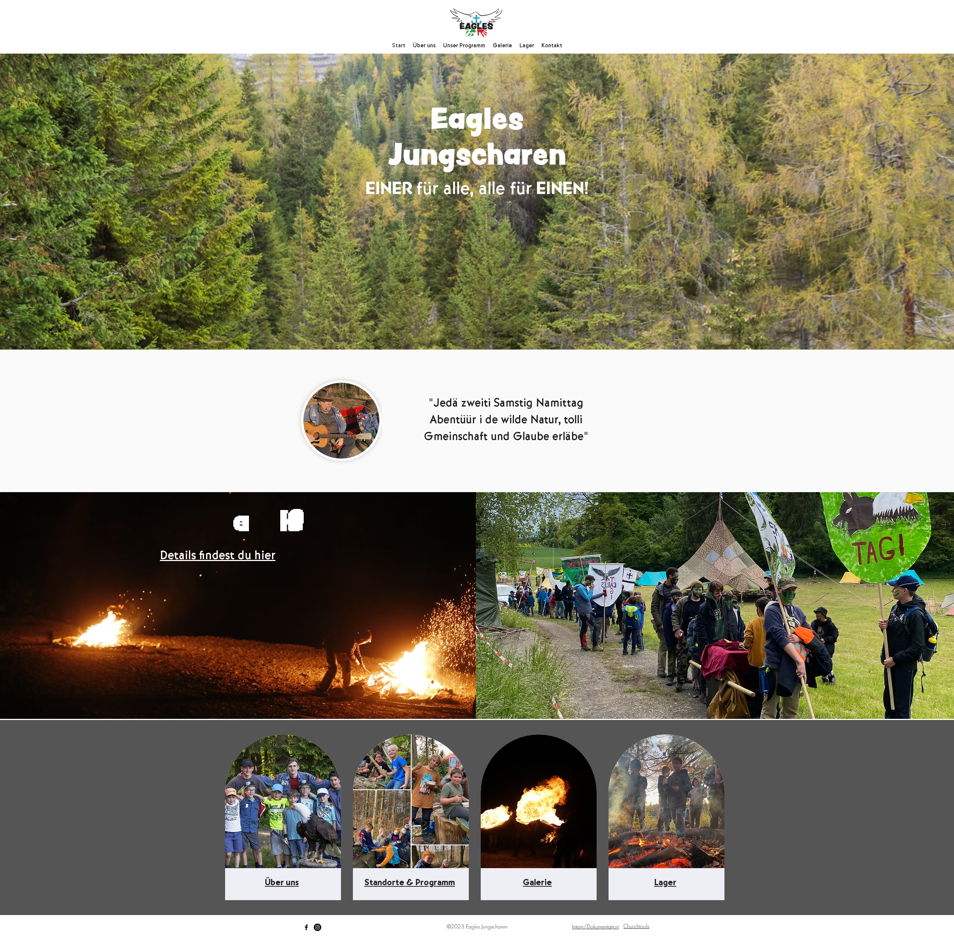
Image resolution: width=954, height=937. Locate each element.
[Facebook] (306, 927)
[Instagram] (317, 927)
